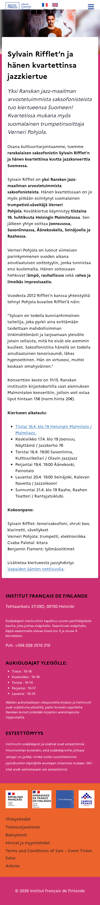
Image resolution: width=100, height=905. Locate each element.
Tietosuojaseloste (23, 827)
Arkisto (14, 45)
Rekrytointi (16, 835)
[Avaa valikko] (90, 6)
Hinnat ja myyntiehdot (28, 843)
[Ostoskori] (45, 10)
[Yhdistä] (54, 10)
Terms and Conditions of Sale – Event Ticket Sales (49, 854)
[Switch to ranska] (45, 5)
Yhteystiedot (18, 819)
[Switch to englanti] (55, 5)
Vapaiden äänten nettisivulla (35, 569)
